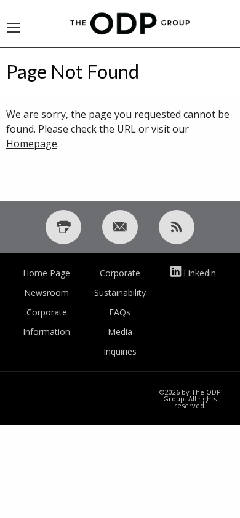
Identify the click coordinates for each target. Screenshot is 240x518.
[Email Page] (120, 227)
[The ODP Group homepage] (130, 22)
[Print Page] (63, 227)
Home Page (46, 273)
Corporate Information (46, 322)
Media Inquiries (120, 341)
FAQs (119, 312)
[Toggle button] (13, 23)
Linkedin (199, 273)
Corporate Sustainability (120, 282)
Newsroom (46, 292)
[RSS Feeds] (176, 227)
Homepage (31, 143)
